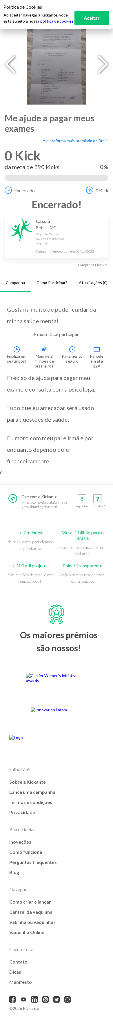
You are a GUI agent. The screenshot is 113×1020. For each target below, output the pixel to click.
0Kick (102, 190)
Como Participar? (52, 282)
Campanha (15, 282)
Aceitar (92, 18)
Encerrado (24, 190)
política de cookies (57, 21)
